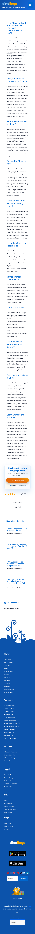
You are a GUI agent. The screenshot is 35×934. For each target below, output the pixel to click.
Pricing (6, 668)
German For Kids (9, 717)
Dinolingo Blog (8, 692)
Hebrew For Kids (9, 729)
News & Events (9, 689)
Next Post (17, 507)
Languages (7, 659)
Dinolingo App (8, 671)
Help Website (8, 826)
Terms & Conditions (10, 784)
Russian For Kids (9, 732)
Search (23, 878)
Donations (7, 677)
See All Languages (10, 738)
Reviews (6, 674)
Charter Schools (9, 755)
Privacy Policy (8, 778)
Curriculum (7, 665)
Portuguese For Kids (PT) (12, 723)
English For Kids (9, 711)
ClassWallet (8, 812)
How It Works (8, 662)
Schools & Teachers (10, 752)
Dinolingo (19, 428)
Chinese (9, 53)
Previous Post (17, 502)
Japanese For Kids (10, 720)
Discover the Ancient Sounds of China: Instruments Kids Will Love (16, 582)
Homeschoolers (9, 761)
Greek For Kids (8, 735)
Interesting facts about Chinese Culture (17, 530)
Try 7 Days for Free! (17, 480)
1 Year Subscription (10, 809)
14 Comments (12, 603)
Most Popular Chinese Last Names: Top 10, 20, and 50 (17, 546)
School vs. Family (9, 758)
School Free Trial (9, 806)
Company (7, 683)
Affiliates (7, 686)
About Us (7, 680)
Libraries (7, 764)
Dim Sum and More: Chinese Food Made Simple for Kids (15, 564)
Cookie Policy (8, 781)
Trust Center (8, 775)
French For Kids (9, 709)
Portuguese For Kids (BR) (12, 726)
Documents (8, 787)
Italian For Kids (9, 715)
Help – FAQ (7, 823)
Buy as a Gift (8, 803)
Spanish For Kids (9, 706)
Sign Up (6, 800)
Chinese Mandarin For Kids (14, 534)
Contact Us (7, 829)
